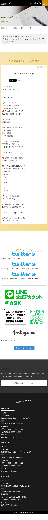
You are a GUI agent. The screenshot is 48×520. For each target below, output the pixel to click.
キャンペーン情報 (11, 28)
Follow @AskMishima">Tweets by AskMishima (19, 279)
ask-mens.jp (19, 512)
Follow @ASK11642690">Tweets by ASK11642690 (19, 268)
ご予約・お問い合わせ (22, 383)
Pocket (20, 80)
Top (2, 28)
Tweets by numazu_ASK (10, 258)
